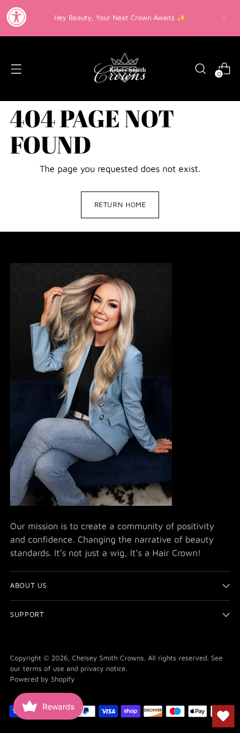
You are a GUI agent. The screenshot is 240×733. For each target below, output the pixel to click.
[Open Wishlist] (223, 716)
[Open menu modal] (15, 68)
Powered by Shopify (42, 679)
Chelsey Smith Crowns (108, 658)
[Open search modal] (200, 68)
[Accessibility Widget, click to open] (17, 17)
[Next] (223, 18)
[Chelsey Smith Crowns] (120, 69)
